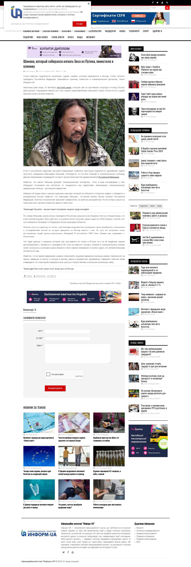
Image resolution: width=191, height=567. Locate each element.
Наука (122, 31)
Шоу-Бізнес (42, 37)
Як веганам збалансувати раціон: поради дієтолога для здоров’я (153, 393)
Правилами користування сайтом (52, 9)
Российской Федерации (108, 177)
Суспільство (95, 31)
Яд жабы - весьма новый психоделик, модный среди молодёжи (61, 209)
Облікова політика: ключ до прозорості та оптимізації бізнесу (152, 379)
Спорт (146, 31)
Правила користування (146, 533)
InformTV (90, 37)
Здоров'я (157, 31)
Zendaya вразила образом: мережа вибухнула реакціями (153, 83)
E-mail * (39, 338)
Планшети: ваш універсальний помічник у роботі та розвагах (155, 214)
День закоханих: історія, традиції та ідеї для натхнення (154, 365)
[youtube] (162, 2)
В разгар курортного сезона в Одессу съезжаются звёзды (155, 226)
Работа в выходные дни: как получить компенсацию (107, 506)
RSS (138, 542)
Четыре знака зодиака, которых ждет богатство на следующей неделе (37, 472)
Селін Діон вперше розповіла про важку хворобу (153, 56)
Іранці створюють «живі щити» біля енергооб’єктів (154, 162)
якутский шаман (64, 88)
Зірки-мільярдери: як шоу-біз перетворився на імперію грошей (153, 112)
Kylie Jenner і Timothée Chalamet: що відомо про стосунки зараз (151, 70)
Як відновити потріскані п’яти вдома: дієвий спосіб (153, 137)
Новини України (31, 31)
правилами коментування (69, 12)
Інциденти (110, 31)
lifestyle (133, 206)
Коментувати (55, 388)
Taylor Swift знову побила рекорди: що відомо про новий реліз (153, 97)
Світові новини (50, 31)
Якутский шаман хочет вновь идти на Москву (54, 269)
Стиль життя (58, 37)
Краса (71, 37)
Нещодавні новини (140, 130)
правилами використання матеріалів (39, 12)
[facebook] (152, 2)
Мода (80, 37)
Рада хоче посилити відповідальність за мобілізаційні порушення (151, 270)
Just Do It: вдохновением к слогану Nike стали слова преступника (153, 240)
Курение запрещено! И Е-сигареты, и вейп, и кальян (107, 472)
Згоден (79, 24)
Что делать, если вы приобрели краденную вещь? (70, 506)
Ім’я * (40, 331)
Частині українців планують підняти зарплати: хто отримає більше (71, 439)
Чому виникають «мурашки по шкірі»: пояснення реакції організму (153, 297)
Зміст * (40, 346)
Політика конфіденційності (148, 531)
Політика (66, 31)
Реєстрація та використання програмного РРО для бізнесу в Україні (154, 408)
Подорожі (28, 37)
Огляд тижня (137, 343)
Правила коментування (146, 539)
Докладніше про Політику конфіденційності (30, 24)
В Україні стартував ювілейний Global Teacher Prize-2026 (153, 150)
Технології (134, 31)
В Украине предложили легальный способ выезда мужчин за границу (71, 472)
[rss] (167, 2)
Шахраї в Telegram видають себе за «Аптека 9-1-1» (152, 283)
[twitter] (157, 2)
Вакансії (139, 528)
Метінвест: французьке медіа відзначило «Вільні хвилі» (38, 439)
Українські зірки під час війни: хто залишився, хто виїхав (106, 439)
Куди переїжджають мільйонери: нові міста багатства (150, 188)
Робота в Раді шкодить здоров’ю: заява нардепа (151, 174)
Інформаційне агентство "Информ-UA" (38, 561)
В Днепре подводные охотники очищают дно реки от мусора (38, 506)
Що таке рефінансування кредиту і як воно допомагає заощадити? (152, 352)
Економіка (80, 31)
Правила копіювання (145, 536)
